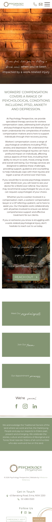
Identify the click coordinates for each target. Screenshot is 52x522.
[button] (47, 4)
